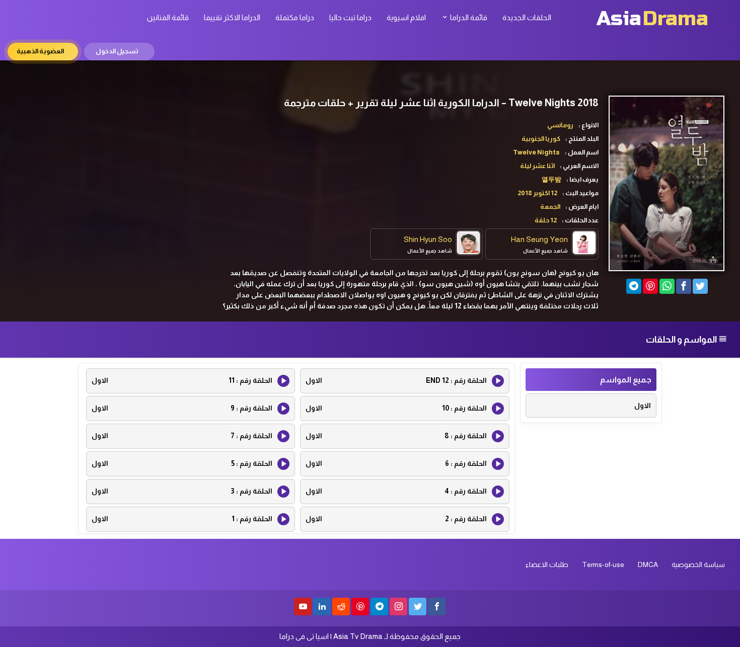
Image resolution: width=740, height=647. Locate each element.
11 (182, 380)
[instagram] (398, 606)
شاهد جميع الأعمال (545, 251)
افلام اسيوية (406, 17)
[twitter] (417, 606)
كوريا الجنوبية (541, 138)
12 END (396, 380)
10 (396, 408)
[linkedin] (322, 606)
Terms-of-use (603, 564)
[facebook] (437, 606)
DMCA (648, 564)
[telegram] (379, 606)
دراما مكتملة (294, 17)
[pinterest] (360, 606)
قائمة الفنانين (168, 17)
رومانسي (560, 125)
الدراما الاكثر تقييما (232, 17)
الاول (642, 405)
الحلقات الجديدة (526, 17)
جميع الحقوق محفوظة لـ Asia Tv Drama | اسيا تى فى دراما (370, 636)
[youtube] (303, 606)
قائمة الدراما (468, 17)
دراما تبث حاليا (350, 17)
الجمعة (550, 206)
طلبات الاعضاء (547, 564)
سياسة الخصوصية (698, 564)
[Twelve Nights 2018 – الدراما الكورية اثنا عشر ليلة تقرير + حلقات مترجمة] (633, 286)
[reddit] (341, 606)
